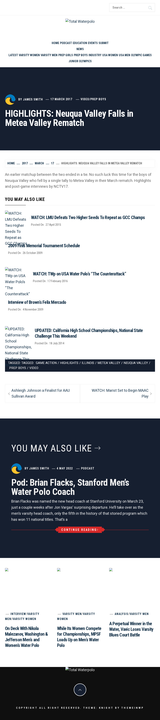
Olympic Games (141, 55)
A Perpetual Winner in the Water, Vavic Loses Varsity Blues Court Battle (131, 629)
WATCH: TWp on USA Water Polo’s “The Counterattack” (79, 273)
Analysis (121, 614)
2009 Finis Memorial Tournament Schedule (44, 245)
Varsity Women (29, 55)
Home (55, 43)
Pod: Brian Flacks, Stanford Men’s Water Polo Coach (70, 487)
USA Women (110, 55)
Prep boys (81, 55)
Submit (104, 43)
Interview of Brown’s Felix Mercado (37, 302)
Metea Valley (109, 363)
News (80, 49)
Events (93, 43)
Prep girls (65, 55)
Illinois (88, 363)
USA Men (124, 55)
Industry (95, 55)
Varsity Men (49, 55)
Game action (46, 363)
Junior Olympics (80, 61)
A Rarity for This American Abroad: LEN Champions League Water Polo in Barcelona (116, 681)
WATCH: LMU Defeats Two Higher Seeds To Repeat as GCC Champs (88, 217)
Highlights (69, 363)
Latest (13, 55)
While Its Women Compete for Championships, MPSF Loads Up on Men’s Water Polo (101, 657)
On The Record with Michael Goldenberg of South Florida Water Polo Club (126, 693)
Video (85, 99)
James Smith (33, 99)
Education (80, 43)
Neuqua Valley (136, 363)
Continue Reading (79, 529)
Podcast (66, 43)
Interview (18, 614)
